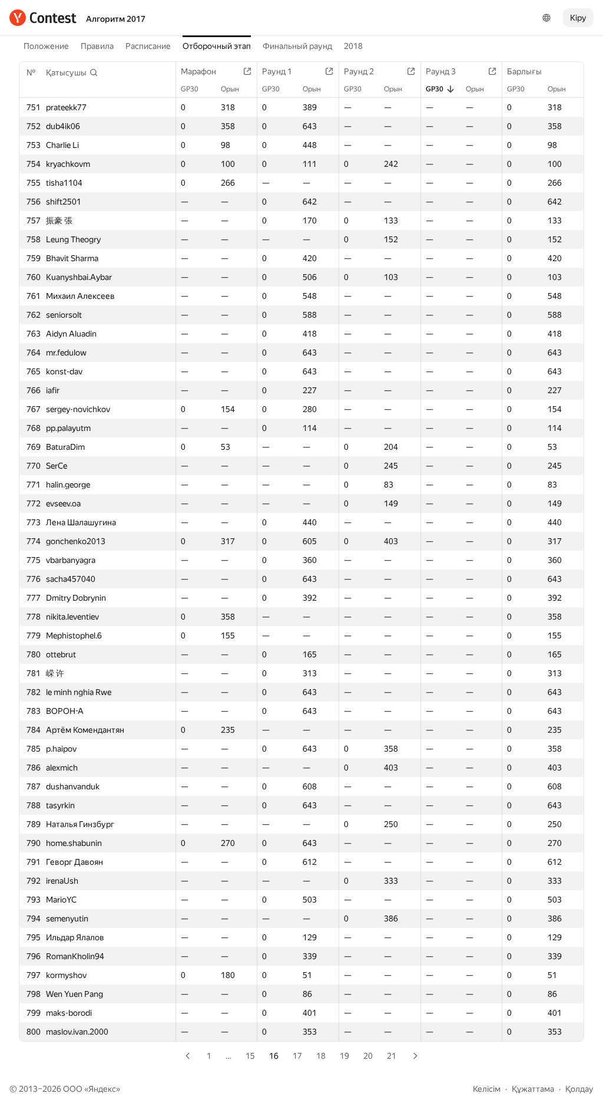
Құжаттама (533, 1089)
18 (321, 1056)
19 (344, 1056)
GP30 (189, 89)
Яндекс (102, 1089)
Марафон (198, 71)
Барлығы (524, 71)
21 (391, 1056)
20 (368, 1056)
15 (250, 1056)
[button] (72, 72)
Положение (46, 46)
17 (297, 1056)
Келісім (487, 1089)
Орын (230, 89)
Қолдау (579, 1089)
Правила (97, 46)
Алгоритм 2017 (115, 19)
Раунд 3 (441, 71)
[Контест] (43, 17)
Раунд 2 (359, 71)
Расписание (148, 46)
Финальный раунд (297, 46)
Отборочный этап (217, 46)
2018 (353, 46)
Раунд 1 (277, 71)
